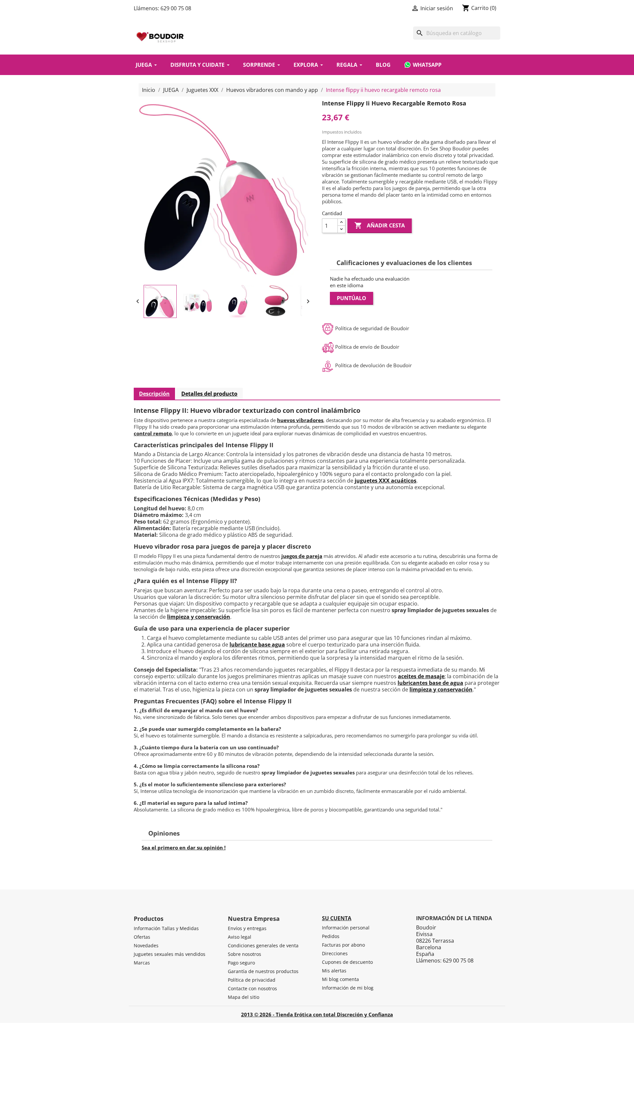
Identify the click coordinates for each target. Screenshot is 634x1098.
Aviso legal (239, 937)
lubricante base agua (257, 644)
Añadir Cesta (379, 225)
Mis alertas (334, 970)
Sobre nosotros (244, 954)
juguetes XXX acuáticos (385, 480)
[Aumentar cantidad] (341, 222)
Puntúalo (351, 298)
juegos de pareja (301, 556)
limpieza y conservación (198, 616)
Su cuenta (336, 918)
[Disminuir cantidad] (341, 229)
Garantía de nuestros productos (263, 971)
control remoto (153, 433)
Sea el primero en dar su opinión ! (184, 847)
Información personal (346, 927)
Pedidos (330, 936)
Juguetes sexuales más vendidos (169, 954)
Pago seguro (241, 963)
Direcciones (335, 953)
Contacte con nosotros (252, 988)
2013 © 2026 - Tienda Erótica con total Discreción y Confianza (317, 1014)
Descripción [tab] (154, 393)
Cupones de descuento (347, 962)
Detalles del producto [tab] (209, 393)
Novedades (146, 945)
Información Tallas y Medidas (166, 928)
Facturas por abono (343, 945)
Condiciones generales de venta (263, 945)
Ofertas (142, 937)
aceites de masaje (421, 676)
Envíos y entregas (247, 928)
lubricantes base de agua (430, 682)
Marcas (142, 963)
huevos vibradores (300, 420)
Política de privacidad (251, 980)
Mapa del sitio (243, 997)
